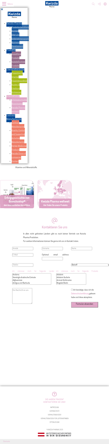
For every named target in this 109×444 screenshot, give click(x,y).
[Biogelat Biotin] (71, 283)
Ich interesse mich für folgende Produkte (77, 271)
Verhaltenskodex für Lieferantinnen (54, 418)
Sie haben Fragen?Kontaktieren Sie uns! (54, 401)
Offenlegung (55, 422)
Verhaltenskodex (54, 415)
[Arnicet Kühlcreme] (71, 280)
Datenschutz (54, 411)
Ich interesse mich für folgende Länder (33, 271)
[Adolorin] (71, 274)
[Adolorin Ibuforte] (71, 277)
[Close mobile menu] (2, 9)
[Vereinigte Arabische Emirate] (31, 277)
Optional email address (55, 255)
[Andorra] (31, 274)
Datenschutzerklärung (80, 294)
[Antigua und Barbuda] (31, 283)
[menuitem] (14, 24)
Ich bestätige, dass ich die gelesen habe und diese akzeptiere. (83, 293)
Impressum (54, 407)
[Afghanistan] (31, 280)
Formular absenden (84, 304)
